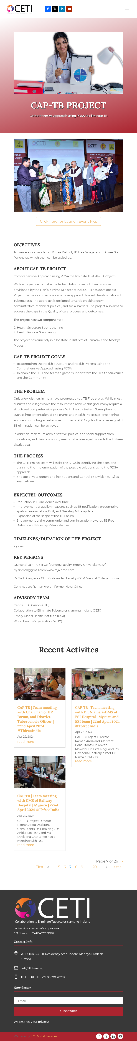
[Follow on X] (55, 9)
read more (25, 742)
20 (94, 867)
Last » (116, 867)
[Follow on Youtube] (69, 9)
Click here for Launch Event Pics (68, 221)
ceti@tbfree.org (32, 968)
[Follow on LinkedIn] (62, 9)
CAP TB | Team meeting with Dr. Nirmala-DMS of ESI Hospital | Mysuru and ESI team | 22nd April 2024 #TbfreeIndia (97, 716)
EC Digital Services (44, 1036)
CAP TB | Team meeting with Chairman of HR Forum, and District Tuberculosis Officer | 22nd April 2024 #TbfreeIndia (37, 719)
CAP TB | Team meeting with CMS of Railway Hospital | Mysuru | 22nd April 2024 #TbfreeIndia (38, 803)
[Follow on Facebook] (48, 9)
